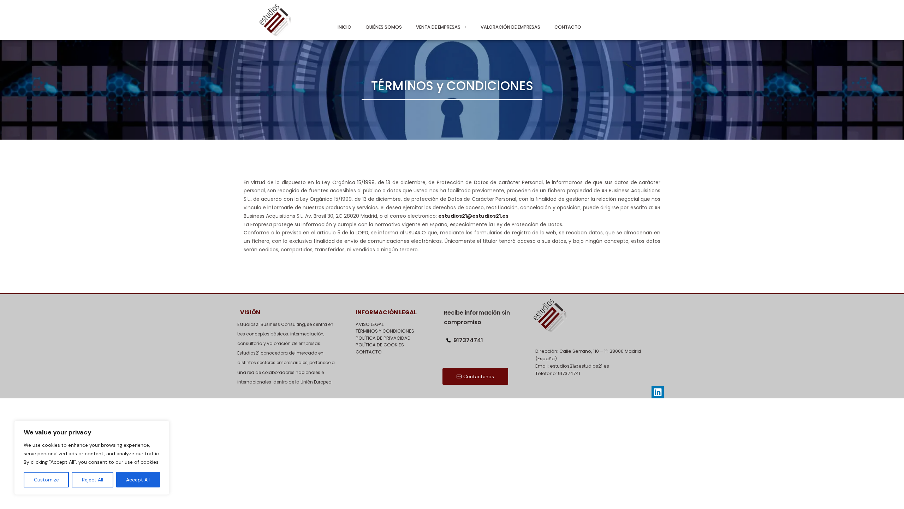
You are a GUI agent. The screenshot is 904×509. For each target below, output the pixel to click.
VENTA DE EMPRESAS (438, 27)
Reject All (92, 479)
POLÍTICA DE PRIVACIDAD (383, 338)
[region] (92, 458)
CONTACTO (567, 27)
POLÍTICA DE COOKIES (380, 344)
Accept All (138, 479)
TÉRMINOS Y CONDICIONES (385, 331)
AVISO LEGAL (369, 324)
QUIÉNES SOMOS (383, 27)
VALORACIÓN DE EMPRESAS (510, 27)
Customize (46, 479)
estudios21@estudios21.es (473, 216)
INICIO (344, 27)
